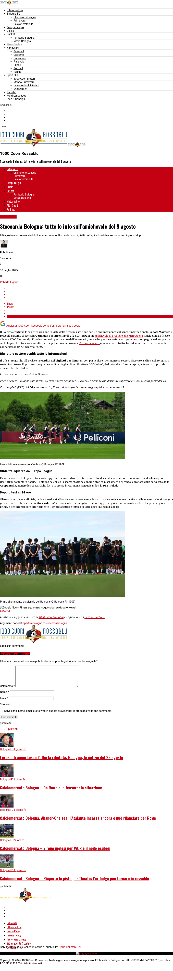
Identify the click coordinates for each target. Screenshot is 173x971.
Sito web (5, 704)
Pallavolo (19, 61)
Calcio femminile (23, 24)
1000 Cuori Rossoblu (51, 617)
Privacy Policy (14, 935)
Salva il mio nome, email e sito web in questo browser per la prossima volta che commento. (58, 710)
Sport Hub (13, 75)
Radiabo (11, 92)
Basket (11, 34)
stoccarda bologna (56, 623)
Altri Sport (13, 47)
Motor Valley (14, 44)
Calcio (10, 30)
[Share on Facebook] (90, 288)
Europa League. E (89, 343)
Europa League (15, 27)
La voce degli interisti (26, 85)
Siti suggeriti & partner (19, 943)
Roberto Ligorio (9, 282)
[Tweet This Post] (90, 291)
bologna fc (39, 623)
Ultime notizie (15, 10)
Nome (4, 692)
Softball (18, 68)
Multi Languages (16, 95)
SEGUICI (5, 610)
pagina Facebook (94, 617)
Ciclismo (19, 54)
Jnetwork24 (21, 88)
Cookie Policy (13, 931)
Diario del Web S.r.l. (69, 947)
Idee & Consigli (16, 99)
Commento (7, 686)
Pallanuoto (20, 58)
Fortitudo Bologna (24, 37)
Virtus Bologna (22, 41)
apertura (28, 623)
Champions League (25, 17)
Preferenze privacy (16, 939)
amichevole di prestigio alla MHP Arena (119, 335)
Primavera (20, 20)
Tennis (17, 71)
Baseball (19, 51)
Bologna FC (13, 13)
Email (4, 698)
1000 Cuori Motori (24, 78)
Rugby (17, 65)
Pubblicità (12, 923)
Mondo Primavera (24, 82)
